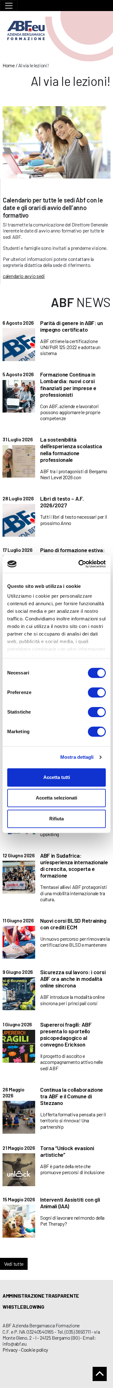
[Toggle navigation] (9, 5)
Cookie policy (34, 1350)
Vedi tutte (14, 1264)
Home (9, 65)
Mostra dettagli (77, 757)
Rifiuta (56, 818)
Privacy (10, 1350)
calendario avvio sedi (24, 276)
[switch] (97, 692)
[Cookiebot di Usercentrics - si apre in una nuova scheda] (80, 564)
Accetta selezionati (56, 797)
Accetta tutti (56, 777)
